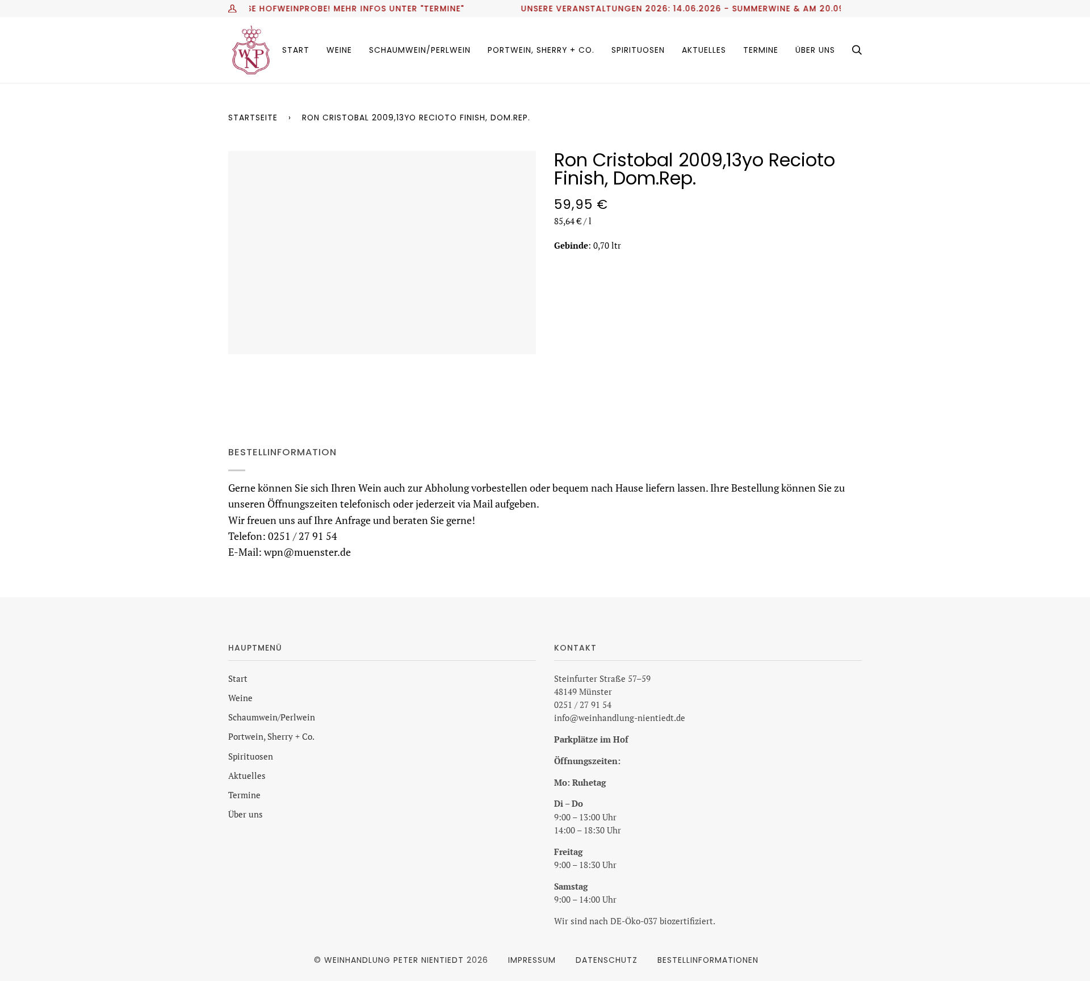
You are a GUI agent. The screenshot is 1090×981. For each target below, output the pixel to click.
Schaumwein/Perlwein (271, 717)
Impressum (532, 960)
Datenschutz (607, 960)
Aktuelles (247, 775)
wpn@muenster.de (307, 552)
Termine (244, 795)
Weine (240, 698)
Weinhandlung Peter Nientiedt (394, 960)
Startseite (253, 117)
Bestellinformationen (707, 960)
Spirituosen (250, 756)
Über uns (245, 814)
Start (238, 678)
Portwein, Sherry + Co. (271, 736)
